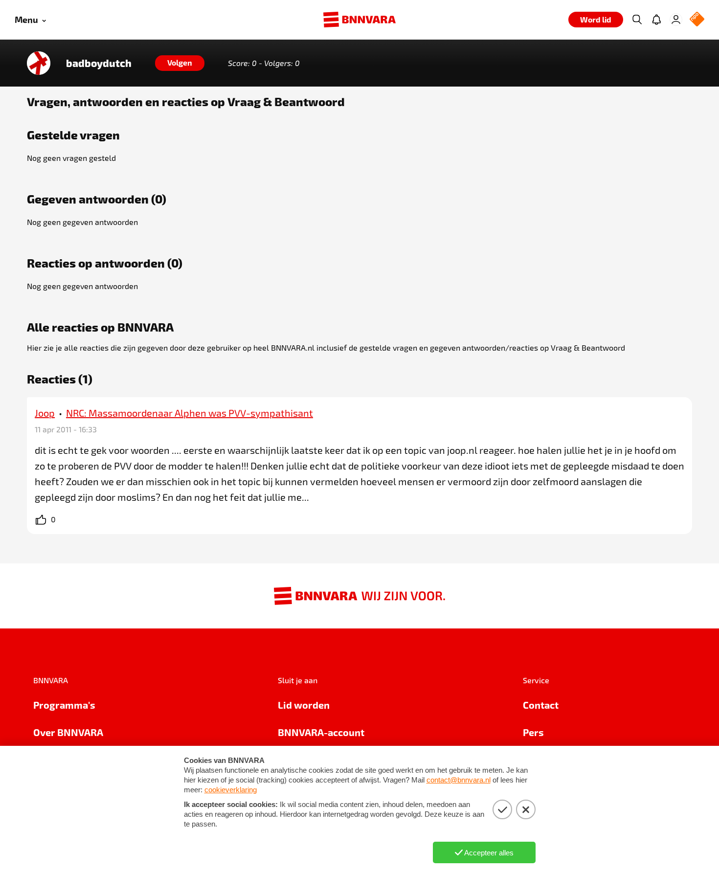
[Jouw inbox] (656, 19)
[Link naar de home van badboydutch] (38, 63)
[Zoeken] (637, 19)
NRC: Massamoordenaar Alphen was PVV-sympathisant (189, 413)
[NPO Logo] (697, 20)
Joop (45, 413)
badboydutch (99, 63)
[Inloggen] (676, 19)
